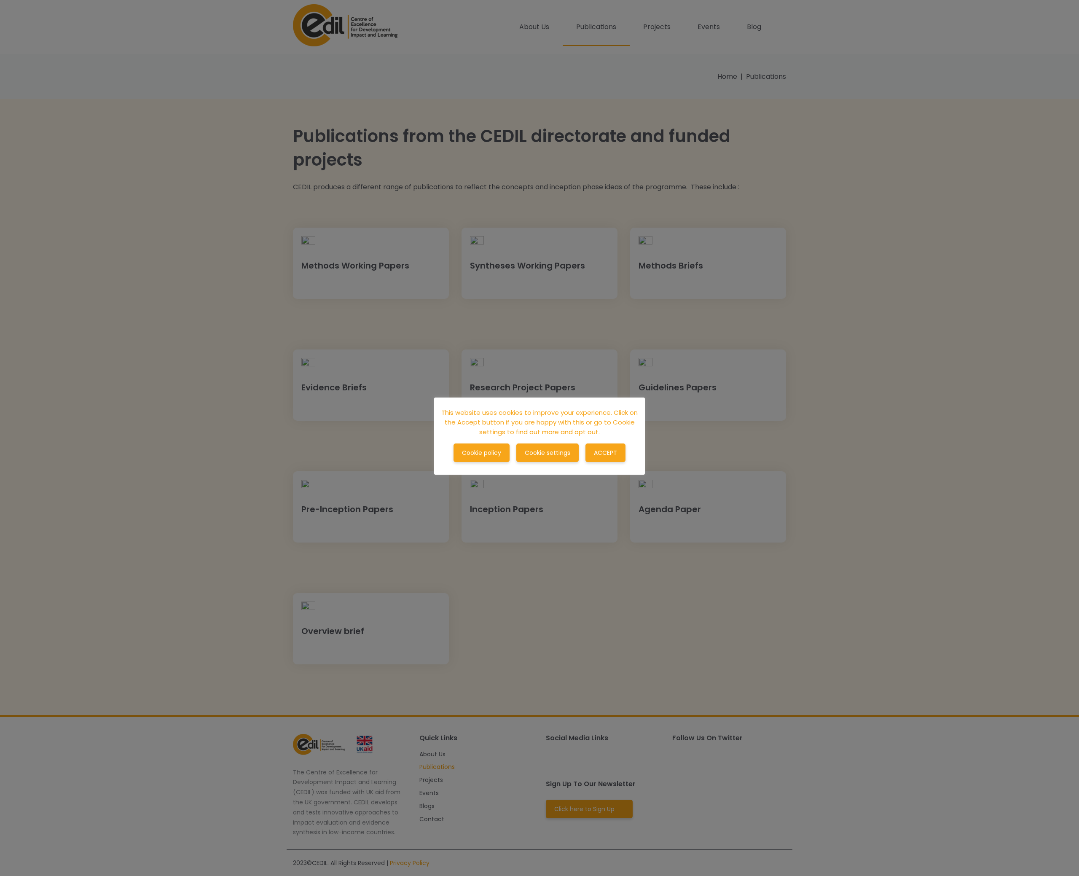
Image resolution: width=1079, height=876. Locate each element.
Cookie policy (481, 453)
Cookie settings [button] (547, 453)
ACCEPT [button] (605, 453)
